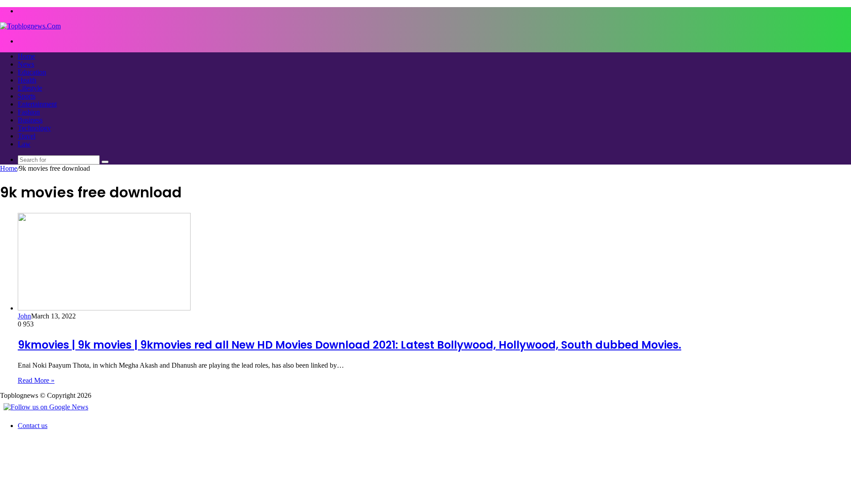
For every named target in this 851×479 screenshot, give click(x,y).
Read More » (36, 380)
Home (26, 56)
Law (24, 144)
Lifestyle (30, 88)
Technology (34, 128)
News (26, 64)
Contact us (32, 425)
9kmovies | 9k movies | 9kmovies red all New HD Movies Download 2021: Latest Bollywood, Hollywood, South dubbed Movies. (349, 345)
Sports (26, 96)
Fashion (29, 112)
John (24, 316)
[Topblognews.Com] (30, 26)
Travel (26, 136)
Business (30, 120)
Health (27, 80)
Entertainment (37, 104)
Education (32, 72)
